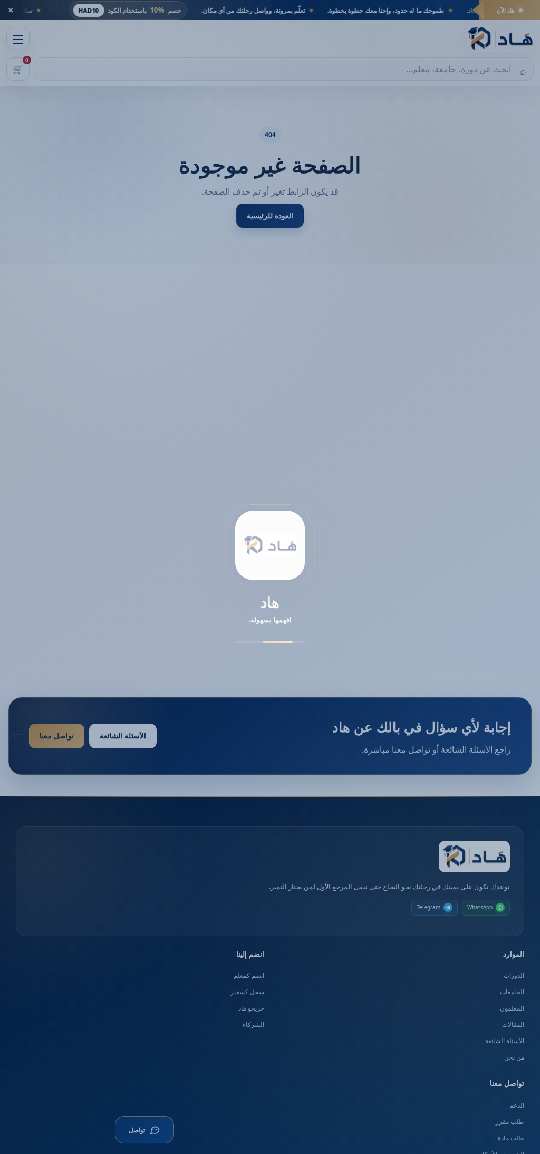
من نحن (514, 1057)
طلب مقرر (510, 1121)
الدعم (516, 1105)
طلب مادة (511, 1137)
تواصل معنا (57, 735)
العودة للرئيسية (270, 215)
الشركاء (253, 1024)
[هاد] (500, 38)
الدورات (514, 975)
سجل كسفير (247, 991)
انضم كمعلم (249, 975)
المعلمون (512, 1008)
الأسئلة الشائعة (123, 735)
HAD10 (189, 10)
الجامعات (512, 991)
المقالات (513, 1024)
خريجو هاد (251, 1008)
